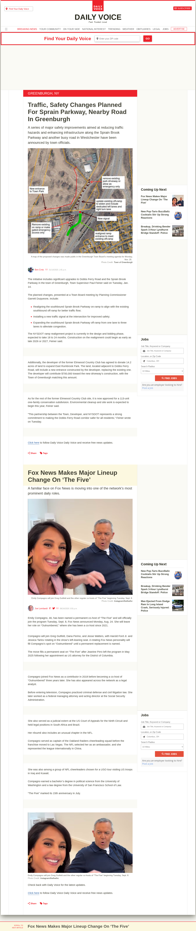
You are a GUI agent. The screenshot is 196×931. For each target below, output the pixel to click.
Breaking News (27, 29)
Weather (128, 29)
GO (148, 38)
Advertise (179, 29)
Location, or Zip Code (151, 356)
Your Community (50, 29)
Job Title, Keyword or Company (155, 346)
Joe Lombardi (41, 608)
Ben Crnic (39, 269)
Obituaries (143, 29)
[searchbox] (21, 9)
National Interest (94, 29)
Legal (156, 29)
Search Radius (148, 366)
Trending (114, 29)
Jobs (166, 29)
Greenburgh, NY (43, 93)
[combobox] (18, 8)
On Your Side (71, 29)
